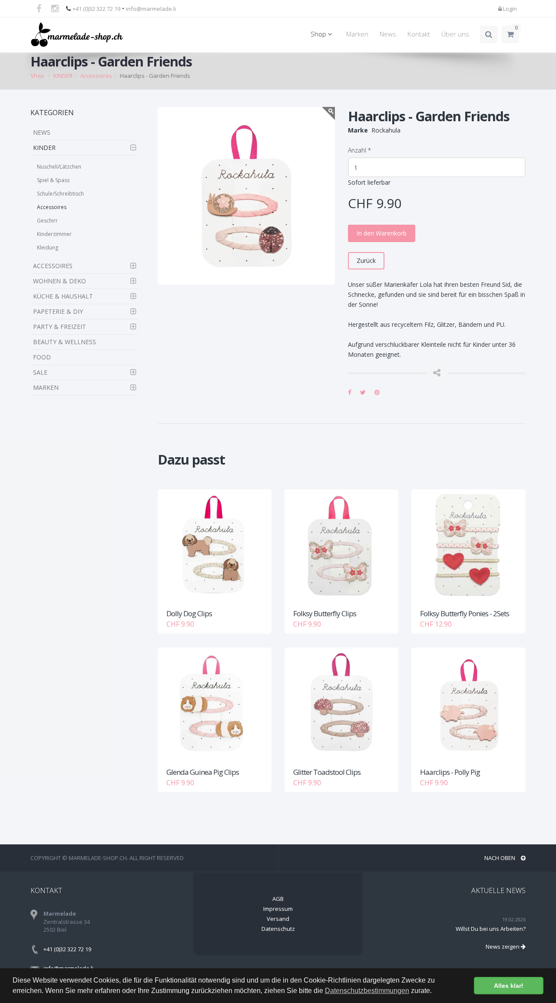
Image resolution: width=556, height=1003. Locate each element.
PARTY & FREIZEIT (59, 326)
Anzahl (359, 150)
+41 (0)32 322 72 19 (96, 9)
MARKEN (46, 387)
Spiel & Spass (53, 180)
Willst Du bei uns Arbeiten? (491, 929)
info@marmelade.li (151, 9)
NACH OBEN (500, 858)
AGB (278, 899)
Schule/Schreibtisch (60, 193)
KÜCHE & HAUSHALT (63, 296)
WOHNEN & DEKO (59, 281)
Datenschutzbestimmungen (367, 990)
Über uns (455, 34)
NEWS (41, 132)
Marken (357, 34)
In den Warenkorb (382, 233)
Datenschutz (278, 929)
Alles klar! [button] (508, 985)
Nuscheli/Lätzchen (59, 166)
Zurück (366, 260)
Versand (278, 919)
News (388, 34)
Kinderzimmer (54, 234)
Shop (319, 34)
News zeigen (503, 946)
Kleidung (47, 247)
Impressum (278, 909)
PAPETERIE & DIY (58, 311)
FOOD (42, 357)
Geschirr (47, 220)
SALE (40, 372)
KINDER (44, 147)
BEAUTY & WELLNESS (64, 342)
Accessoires (51, 207)
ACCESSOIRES (53, 266)
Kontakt (418, 34)
